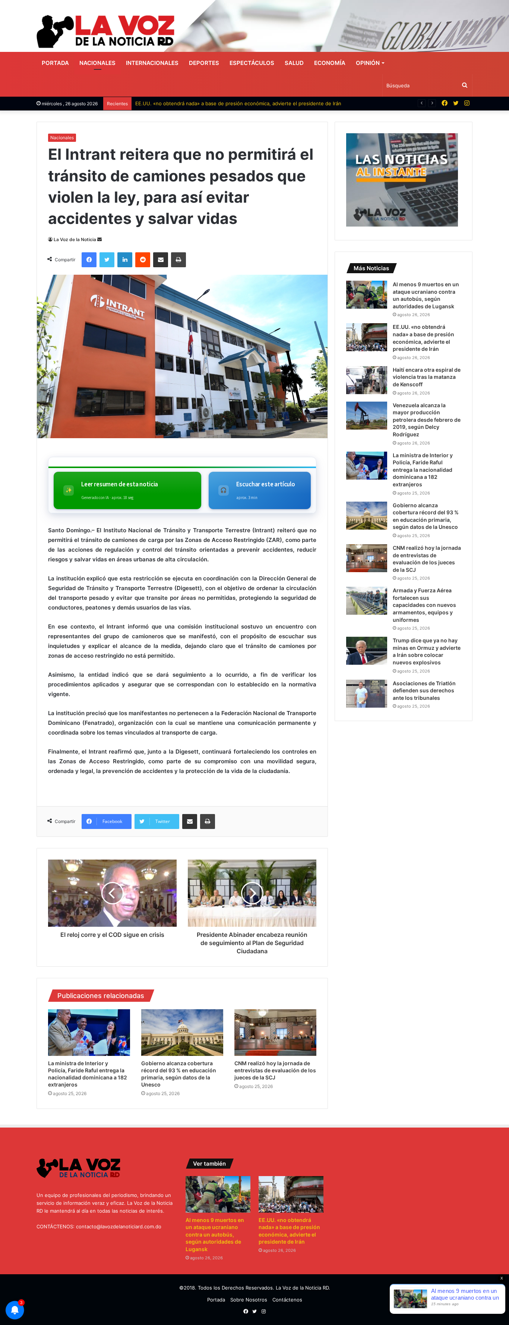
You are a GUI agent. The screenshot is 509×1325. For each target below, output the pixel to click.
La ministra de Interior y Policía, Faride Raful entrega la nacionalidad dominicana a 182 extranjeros (423, 469)
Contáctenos (287, 1300)
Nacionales (97, 62)
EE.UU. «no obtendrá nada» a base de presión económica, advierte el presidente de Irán (238, 103)
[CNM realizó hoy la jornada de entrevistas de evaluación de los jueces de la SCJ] (275, 1032)
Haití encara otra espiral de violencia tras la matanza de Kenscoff (427, 377)
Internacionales (152, 62)
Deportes (204, 62)
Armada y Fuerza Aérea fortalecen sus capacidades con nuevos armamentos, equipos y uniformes (424, 605)
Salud (294, 62)
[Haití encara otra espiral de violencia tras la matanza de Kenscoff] (366, 380)
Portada (55, 62)
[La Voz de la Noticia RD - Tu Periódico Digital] (105, 31)
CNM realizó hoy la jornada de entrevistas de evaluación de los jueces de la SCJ (275, 1070)
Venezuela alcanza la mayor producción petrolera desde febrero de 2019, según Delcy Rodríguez (427, 419)
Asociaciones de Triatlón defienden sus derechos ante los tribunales (424, 690)
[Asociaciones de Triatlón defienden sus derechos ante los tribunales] (366, 694)
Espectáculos (252, 62)
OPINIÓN (368, 62)
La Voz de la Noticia (75, 239)
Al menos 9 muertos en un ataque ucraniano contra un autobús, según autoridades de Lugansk (215, 1234)
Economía (329, 62)
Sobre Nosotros (248, 1300)
